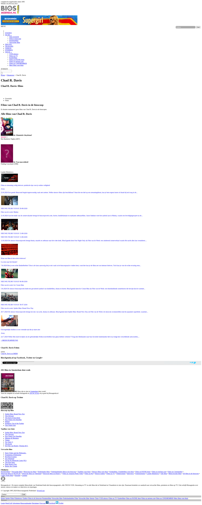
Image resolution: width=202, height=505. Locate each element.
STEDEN (8, 33)
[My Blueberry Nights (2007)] (7, 135)
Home (3, 75)
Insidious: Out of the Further (14, 423)
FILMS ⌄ (8, 35)
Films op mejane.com (16, 61)
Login (3, 503)
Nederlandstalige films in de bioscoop (63, 472)
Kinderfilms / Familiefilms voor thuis (121, 472)
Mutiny (7, 421)
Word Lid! (8, 503)
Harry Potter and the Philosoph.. (15, 453)
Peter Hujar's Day (11, 464)
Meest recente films (175, 473)
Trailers (25, 498)
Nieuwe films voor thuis (100, 472)
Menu (3, 496)
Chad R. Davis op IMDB (9, 353)
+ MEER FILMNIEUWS (9, 340)
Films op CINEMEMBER (18, 63)
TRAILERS (9, 46)
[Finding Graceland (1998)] (7, 162)
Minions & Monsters (12, 438)
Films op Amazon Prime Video (72, 473)
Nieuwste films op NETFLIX (11, 473)
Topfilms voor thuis (84, 472)
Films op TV (13, 56)
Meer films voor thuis (16, 65)
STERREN (9, 50)
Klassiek (17, 475)
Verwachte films (14, 42)
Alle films (164, 473)
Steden (7, 498)
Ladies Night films (7, 475)
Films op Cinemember (175, 472)
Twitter (60, 503)
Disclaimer (35, 503)
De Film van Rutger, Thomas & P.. (16, 446)
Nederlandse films (44, 472)
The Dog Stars (10, 462)
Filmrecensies (120, 473)
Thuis (97, 498)
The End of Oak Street (12, 418)
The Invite (8, 444)
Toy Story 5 (9, 442)
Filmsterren (10, 75)
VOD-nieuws (13, 54)
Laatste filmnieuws (153, 473)
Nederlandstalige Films (70, 498)
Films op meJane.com (159, 472)
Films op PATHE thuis (16, 60)
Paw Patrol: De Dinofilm (13, 420)
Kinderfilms (13, 58)
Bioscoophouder (25, 503)
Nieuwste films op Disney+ (52, 473)
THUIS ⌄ (8, 52)
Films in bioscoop (15, 39)
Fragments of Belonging (13, 455)
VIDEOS (8, 48)
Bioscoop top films (30, 472)
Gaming (24, 475)
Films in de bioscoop (35, 498)
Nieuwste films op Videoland (31, 473)
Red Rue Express (11, 457)
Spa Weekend (9, 459)
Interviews (130, 473)
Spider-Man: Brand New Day (15, 414)
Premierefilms (13, 40)
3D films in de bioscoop (191, 473)
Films (7, 100)
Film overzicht (14, 37)
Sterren (92, 498)
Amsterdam (34, 391)
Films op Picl (89, 473)
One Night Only (10, 425)
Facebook (51, 503)
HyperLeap (41, 491)
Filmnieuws (18, 498)
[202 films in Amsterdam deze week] (8, 382)
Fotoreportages (140, 473)
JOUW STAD (34, 393)
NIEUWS (8, 44)
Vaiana (7, 440)
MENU (3, 26)
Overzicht (8, 98)
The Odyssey (9, 416)
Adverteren (16, 503)
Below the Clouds (11, 466)
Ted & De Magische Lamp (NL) (16, 460)
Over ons (42, 503)
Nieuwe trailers (100, 473)
